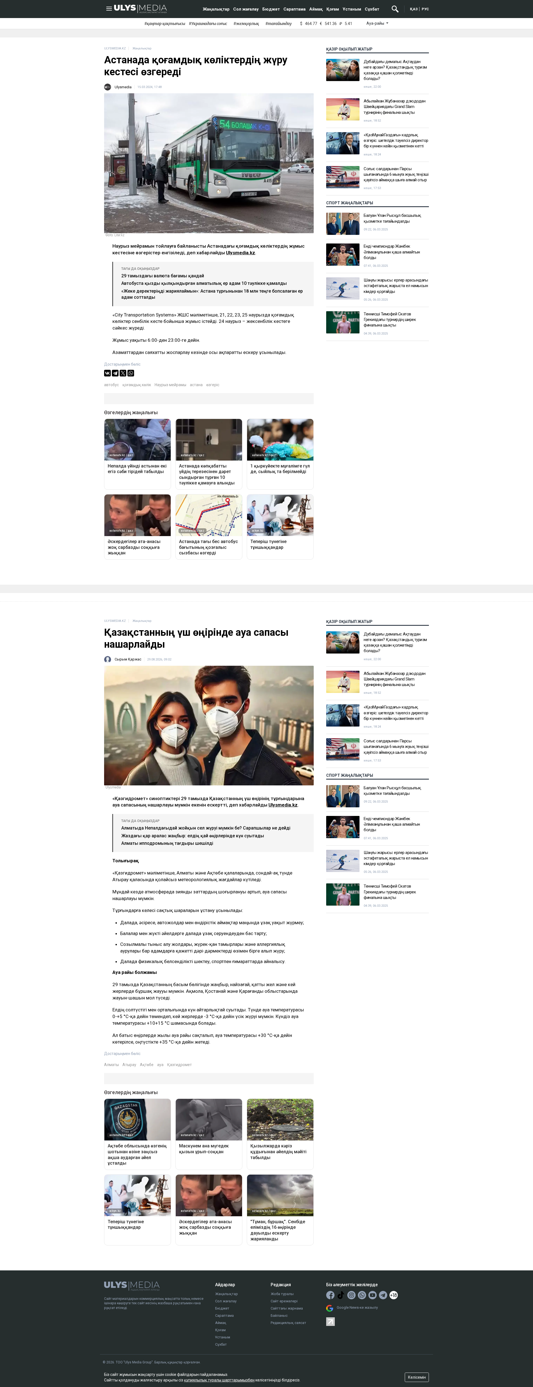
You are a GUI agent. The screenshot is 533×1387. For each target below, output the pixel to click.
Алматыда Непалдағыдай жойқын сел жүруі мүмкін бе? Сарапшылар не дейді (205, 828)
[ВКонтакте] (107, 373)
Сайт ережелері (284, 1301)
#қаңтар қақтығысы (164, 23)
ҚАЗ (414, 9)
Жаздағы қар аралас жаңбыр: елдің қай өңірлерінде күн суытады (192, 835)
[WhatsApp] (130, 373)
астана (196, 385)
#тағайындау (278, 23)
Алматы (111, 1064)
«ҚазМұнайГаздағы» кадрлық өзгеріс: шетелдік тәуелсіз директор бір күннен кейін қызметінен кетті (396, 140)
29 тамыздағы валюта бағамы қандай (162, 275)
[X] (123, 373)
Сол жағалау (246, 9)
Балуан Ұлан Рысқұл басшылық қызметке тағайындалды (392, 218)
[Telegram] (115, 373)
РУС (425, 9)
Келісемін (417, 1377)
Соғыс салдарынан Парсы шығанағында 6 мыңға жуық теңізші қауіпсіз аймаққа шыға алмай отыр (396, 174)
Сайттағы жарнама (287, 1308)
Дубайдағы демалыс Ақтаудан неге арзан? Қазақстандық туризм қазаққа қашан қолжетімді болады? (395, 70)
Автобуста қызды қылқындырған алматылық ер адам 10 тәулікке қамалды (204, 283)
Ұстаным (352, 9)
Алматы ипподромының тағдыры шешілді (167, 843)
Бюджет (271, 9)
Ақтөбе (147, 1064)
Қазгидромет (179, 1064)
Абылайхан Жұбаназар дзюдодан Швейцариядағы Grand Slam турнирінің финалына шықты (394, 107)
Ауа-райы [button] (375, 23)
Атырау (129, 1064)
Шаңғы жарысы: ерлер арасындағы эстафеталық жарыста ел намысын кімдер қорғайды (396, 286)
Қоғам (332, 9)
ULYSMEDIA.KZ (115, 48)
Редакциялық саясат (288, 1323)
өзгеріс (212, 385)
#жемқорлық (246, 23)
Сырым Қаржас (128, 659)
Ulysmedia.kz (240, 252)
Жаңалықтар (216, 9)
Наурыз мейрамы (170, 385)
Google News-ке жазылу (357, 1307)
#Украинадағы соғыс (208, 23)
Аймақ (316, 9)
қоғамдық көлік (136, 385)
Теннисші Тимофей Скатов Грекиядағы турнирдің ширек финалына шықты (390, 319)
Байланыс (279, 1315)
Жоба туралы (282, 1294)
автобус (111, 385)
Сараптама (294, 9)
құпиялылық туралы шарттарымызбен (219, 1380)
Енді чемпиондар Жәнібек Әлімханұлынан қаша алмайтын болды (392, 252)
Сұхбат (372, 9)
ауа (160, 1064)
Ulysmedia (123, 87)
